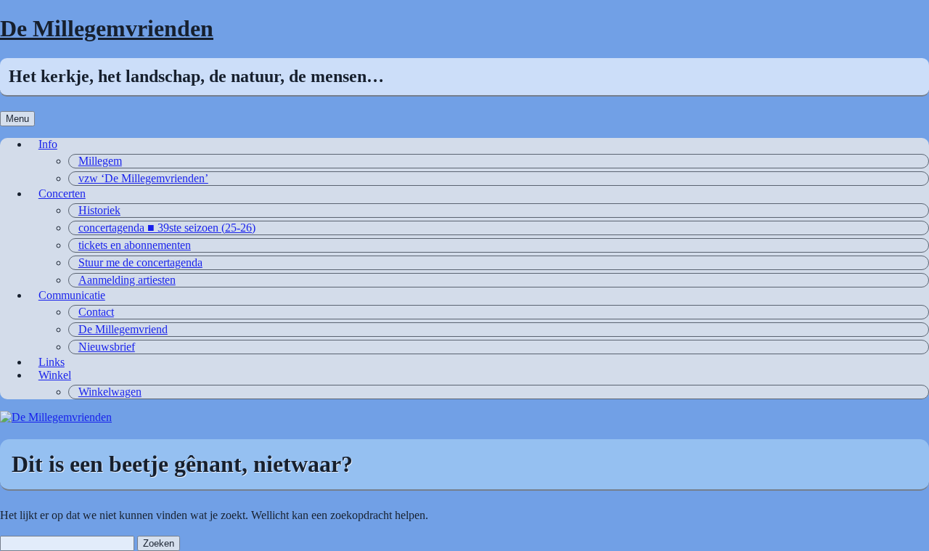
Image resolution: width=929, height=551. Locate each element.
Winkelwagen (110, 391)
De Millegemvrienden (106, 28)
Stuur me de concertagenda (140, 262)
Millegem (100, 161)
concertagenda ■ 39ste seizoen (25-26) (166, 227)
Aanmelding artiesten (127, 280)
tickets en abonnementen (134, 245)
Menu (17, 118)
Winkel (54, 375)
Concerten (62, 193)
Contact (96, 312)
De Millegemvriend (123, 329)
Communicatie (71, 295)
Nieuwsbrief (106, 346)
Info (47, 144)
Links (51, 362)
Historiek (99, 210)
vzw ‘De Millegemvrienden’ (143, 178)
